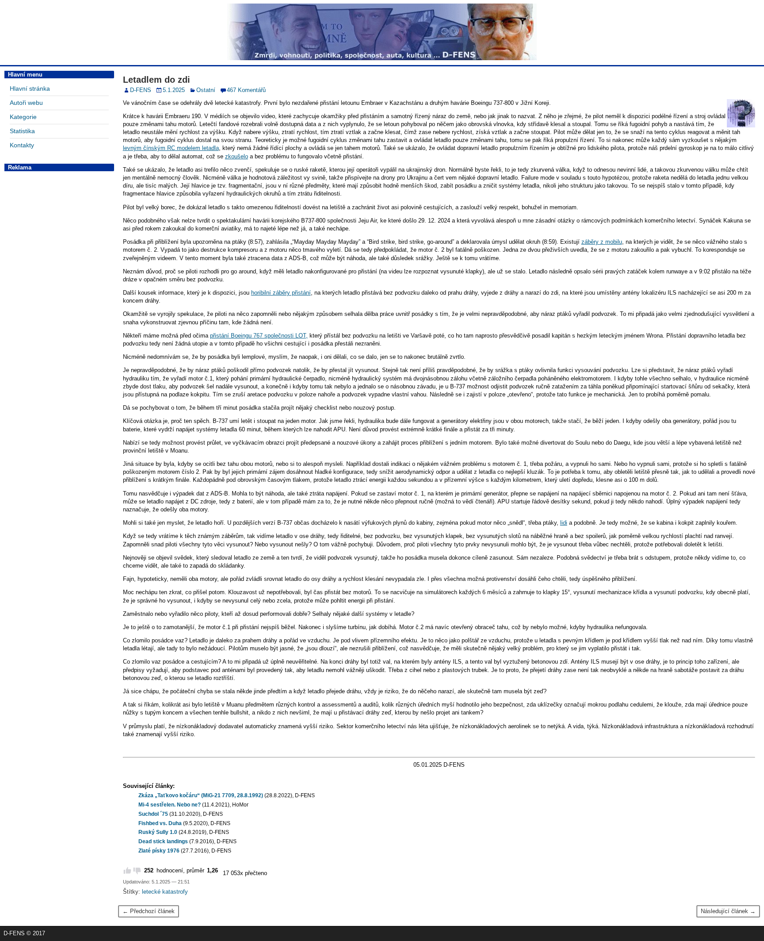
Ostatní (205, 90)
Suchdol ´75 (153, 814)
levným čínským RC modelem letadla (171, 148)
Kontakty (22, 145)
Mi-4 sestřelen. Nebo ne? (169, 805)
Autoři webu (26, 102)
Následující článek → (728, 911)
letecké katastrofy (165, 891)
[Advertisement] (59, 307)
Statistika (22, 130)
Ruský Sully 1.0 (157, 832)
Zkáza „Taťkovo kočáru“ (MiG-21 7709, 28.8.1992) (200, 795)
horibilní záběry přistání (281, 292)
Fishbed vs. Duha (160, 823)
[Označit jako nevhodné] (137, 870)
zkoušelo (236, 156)
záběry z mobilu (601, 241)
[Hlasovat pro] (127, 870)
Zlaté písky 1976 (159, 851)
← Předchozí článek (148, 911)
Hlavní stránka (30, 88)
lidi (563, 522)
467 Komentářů (246, 90)
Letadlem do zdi (156, 79)
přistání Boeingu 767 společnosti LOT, (259, 335)
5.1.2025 (174, 90)
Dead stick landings (163, 841)
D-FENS (140, 90)
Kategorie (23, 116)
